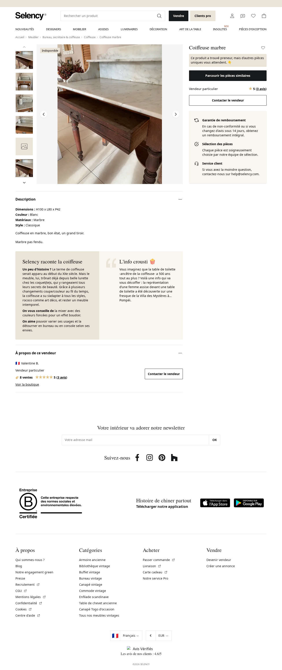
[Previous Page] (43, 114)
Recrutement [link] (27, 584)
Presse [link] (20, 578)
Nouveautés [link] (24, 29)
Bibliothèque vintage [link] (94, 566)
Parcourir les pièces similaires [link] (227, 75)
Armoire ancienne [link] (92, 560)
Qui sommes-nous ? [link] (30, 560)
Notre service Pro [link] (155, 578)
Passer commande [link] (159, 560)
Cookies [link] (23, 609)
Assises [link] (103, 29)
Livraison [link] (152, 566)
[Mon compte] (232, 16)
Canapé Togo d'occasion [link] (96, 609)
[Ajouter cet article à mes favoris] (263, 48)
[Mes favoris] (253, 16)
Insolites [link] (220, 28)
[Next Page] (175, 114)
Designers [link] (53, 29)
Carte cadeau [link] (155, 572)
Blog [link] (18, 566)
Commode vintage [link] (92, 591)
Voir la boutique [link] (27, 384)
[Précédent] (24, 47)
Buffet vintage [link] (89, 572)
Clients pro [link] (203, 16)
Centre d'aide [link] (27, 615)
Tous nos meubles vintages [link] (99, 615)
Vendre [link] (178, 16)
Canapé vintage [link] (90, 584)
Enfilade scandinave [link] (94, 597)
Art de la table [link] (190, 29)
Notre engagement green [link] (34, 572)
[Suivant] (24, 182)
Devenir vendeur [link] (218, 560)
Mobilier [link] (79, 29)
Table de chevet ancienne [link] (98, 603)
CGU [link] (21, 591)
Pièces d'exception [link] (253, 29)
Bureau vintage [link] (90, 578)
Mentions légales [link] (30, 597)
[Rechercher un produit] (159, 16)
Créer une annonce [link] (220, 566)
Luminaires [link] (129, 29)
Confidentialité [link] (28, 603)
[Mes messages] (242, 16)
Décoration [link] (158, 29)
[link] (30, 16)
